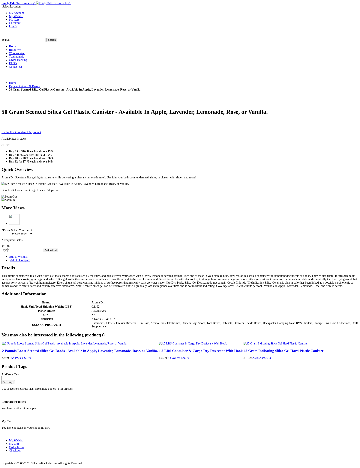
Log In (13, 26)
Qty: (4, 250)
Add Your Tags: (11, 374)
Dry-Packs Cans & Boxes (24, 86)
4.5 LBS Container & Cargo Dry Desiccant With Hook (201, 351)
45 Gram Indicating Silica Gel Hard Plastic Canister (283, 351)
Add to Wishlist (18, 256)
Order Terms (16, 447)
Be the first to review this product (21, 132)
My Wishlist (16, 16)
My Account (16, 12)
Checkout (14, 23)
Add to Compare (20, 260)
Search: (6, 39)
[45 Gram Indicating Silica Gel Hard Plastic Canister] (276, 343)
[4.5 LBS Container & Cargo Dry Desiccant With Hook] (193, 343)
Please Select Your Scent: (17, 230)
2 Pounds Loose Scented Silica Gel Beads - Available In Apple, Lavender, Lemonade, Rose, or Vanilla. (80, 351)
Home (12, 82)
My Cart (14, 19)
